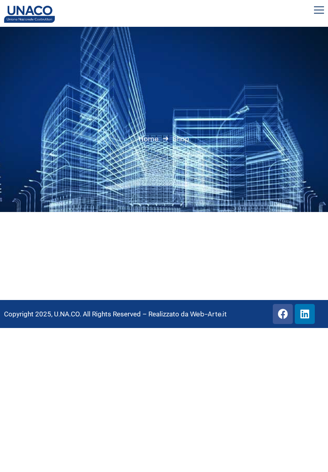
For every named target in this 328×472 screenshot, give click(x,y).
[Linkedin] (305, 314)
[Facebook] (283, 314)
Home (148, 139)
